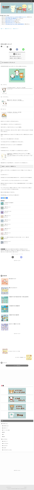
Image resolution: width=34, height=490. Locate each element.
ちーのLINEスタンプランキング (16, 56)
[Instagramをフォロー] (21, 257)
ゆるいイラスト (14, 250)
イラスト (29, 250)
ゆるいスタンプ (20, 250)
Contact (25, 487)
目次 (16, 54)
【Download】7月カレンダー (10, 22)
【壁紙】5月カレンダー (7, 224)
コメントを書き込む (17, 365)
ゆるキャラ (24, 250)
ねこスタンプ (9, 250)
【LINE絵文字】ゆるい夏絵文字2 (8, 202)
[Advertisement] (17, 36)
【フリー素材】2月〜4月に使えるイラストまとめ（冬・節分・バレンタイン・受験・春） (16, 237)
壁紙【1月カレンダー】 (7, 241)
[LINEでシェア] (23, 49)
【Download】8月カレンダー (10, 19)
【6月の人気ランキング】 (9, 21)
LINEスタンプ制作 (4, 250)
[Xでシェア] (11, 49)
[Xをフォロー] (13, 257)
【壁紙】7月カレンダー (7, 215)
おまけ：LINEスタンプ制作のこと (16, 58)
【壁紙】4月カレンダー (7, 228)
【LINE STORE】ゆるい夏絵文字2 (11, 18)
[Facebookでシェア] (17, 49)
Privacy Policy (8, 487)
